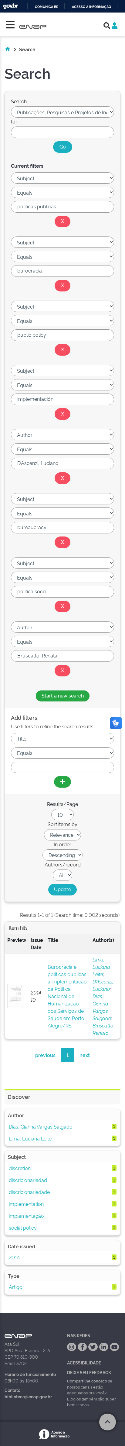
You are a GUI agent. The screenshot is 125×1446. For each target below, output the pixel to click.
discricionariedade (29, 1191)
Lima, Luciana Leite (101, 966)
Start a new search (63, 695)
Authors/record (63, 864)
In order (62, 844)
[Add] (62, 782)
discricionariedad (28, 1180)
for (14, 121)
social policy (23, 1227)
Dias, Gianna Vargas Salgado (41, 1126)
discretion (20, 1168)
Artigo (15, 1286)
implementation (26, 1203)
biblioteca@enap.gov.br (28, 1396)
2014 (14, 1257)
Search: (19, 101)
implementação (26, 1215)
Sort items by (62, 824)
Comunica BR (46, 7)
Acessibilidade (84, 1362)
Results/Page (62, 803)
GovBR (10, 6)
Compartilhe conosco (87, 1380)
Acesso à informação (91, 7)
